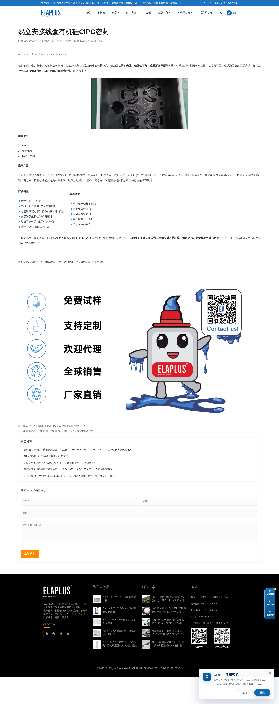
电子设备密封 (99, 261)
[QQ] (46, 633)
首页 (88, 12)
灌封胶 (101, 12)
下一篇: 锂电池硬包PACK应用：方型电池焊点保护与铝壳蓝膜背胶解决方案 (55, 431)
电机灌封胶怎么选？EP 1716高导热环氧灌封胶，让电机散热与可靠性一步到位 (169, 611)
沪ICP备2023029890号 (141, 668)
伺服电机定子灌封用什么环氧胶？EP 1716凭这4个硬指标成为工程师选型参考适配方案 (168, 623)
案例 (148, 12)
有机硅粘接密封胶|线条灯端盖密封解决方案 (47, 456)
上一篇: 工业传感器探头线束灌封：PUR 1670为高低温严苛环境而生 (52, 425)
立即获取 (29, 553)
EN (234, 13)
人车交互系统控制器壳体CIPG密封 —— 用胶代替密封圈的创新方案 (60, 462)
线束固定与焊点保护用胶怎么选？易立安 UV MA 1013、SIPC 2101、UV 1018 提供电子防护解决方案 (78, 449)
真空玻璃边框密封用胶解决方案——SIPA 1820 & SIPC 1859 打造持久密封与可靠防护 (69, 469)
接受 (262, 692)
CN (229, 13)
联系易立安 (205, 12)
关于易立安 (183, 12)
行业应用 (67, 41)
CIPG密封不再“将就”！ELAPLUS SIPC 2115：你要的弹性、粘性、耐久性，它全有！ (69, 475)
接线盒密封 (50, 261)
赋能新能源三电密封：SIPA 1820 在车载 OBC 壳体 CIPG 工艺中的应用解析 (168, 634)
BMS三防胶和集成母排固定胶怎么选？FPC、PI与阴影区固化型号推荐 (168, 600)
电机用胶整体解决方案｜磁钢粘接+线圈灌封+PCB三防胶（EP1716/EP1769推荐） (168, 645)
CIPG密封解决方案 (33, 261)
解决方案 (131, 12)
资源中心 (163, 12)
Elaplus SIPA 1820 (30, 175)
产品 (114, 12)
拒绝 (244, 692)
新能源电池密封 (66, 261)
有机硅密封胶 (83, 261)
